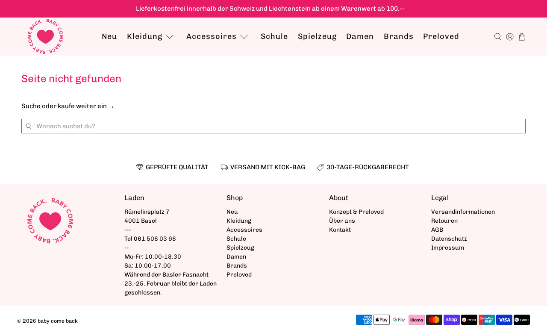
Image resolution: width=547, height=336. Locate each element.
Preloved (441, 36)
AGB (437, 229)
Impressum (447, 247)
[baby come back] (45, 37)
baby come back (58, 321)
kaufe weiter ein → (86, 106)
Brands (399, 36)
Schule (274, 36)
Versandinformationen (463, 211)
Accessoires (211, 36)
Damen (360, 36)
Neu (109, 36)
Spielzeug (317, 36)
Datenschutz (449, 238)
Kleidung (144, 36)
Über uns (342, 220)
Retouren (444, 220)
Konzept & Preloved (356, 211)
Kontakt (340, 229)
